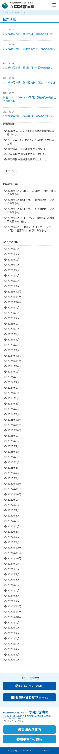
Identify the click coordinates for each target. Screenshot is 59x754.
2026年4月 (15, 270)
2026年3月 (15, 275)
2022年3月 (15, 531)
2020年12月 (15, 606)
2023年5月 (15, 457)
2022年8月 (15, 505)
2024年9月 (15, 371)
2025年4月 (15, 334)
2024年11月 (15, 361)
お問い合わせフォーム (31, 697)
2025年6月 (15, 323)
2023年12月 (15, 419)
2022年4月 (15, 526)
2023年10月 (15, 430)
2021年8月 (15, 569)
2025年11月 (15, 297)
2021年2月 (15, 601)
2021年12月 (15, 548)
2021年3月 (15, 595)
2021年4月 (15, 590)
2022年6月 (15, 516)
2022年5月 (15, 521)
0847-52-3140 (31, 686)
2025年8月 (15, 313)
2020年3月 (15, 654)
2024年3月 (15, 403)
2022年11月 (15, 489)
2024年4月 (15, 398)
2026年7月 (15, 254)
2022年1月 (15, 542)
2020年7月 (15, 633)
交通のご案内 (31, 729)
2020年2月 (15, 660)
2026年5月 (15, 265)
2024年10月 (15, 366)
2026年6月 (15, 259)
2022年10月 (15, 494)
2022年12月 (15, 483)
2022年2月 (15, 537)
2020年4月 (15, 649)
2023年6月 (15, 451)
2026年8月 (15, 249)
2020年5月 (15, 644)
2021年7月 (15, 574)
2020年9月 (15, 622)
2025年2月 (15, 345)
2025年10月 (15, 302)
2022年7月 (15, 510)
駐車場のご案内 (31, 739)
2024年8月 (15, 377)
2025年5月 (15, 329)
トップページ (8, 12)
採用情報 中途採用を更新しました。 (28, 148)
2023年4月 (15, 462)
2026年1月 (15, 286)
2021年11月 (15, 553)
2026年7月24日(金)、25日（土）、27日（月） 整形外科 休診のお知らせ (29, 228)
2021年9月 (15, 563)
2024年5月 (15, 393)
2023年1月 (15, 478)
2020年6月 (15, 638)
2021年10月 (15, 558)
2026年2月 (15, 281)
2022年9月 (15, 499)
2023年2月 (15, 473)
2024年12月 (15, 355)
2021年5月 (15, 585)
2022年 (17, 12)
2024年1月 (15, 414)
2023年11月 (15, 425)
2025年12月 (15, 291)
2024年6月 (15, 387)
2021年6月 (15, 580)
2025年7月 (15, 318)
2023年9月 (15, 435)
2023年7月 (15, 446)
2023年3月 (15, 467)
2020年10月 (15, 617)
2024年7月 (15, 382)
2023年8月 (15, 441)
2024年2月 (15, 409)
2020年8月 (15, 628)
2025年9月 (15, 307)
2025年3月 (15, 339)
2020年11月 (15, 612)
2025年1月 (15, 350)
